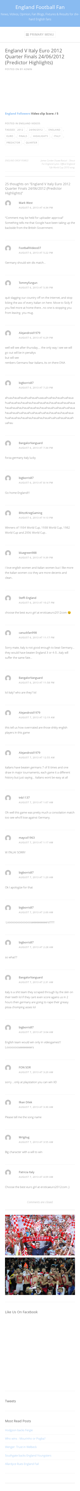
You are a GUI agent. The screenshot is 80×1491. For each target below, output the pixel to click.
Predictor (13, 142)
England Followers (17, 113)
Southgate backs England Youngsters (28, 1455)
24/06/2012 (36, 129)
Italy (57, 136)
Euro (10, 136)
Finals (23, 136)
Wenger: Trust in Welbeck (21, 1447)
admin (28, 69)
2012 (20, 129)
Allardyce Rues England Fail (22, 1464)
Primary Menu (42, 34)
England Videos (29, 123)
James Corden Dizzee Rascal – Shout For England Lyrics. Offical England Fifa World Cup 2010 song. (58, 164)
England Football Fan (40, 7)
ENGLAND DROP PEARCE (16, 160)
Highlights (40, 136)
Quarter (31, 142)
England (54, 129)
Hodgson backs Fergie (19, 1430)
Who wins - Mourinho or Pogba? (25, 1438)
